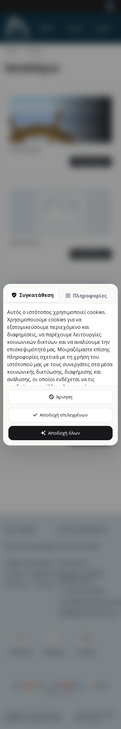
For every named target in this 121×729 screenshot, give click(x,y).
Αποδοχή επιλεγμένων (64, 415)
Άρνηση (64, 397)
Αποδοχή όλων (64, 433)
